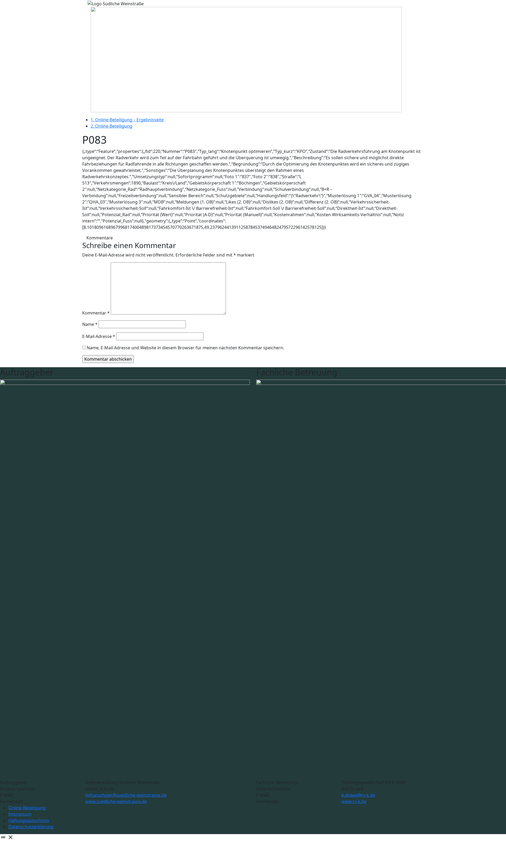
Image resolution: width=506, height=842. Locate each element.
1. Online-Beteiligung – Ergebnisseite (127, 120)
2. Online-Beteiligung (111, 126)
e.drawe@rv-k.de (358, 795)
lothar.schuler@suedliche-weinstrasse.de (126, 795)
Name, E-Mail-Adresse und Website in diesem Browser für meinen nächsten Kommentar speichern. (185, 348)
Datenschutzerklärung (30, 827)
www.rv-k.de (354, 801)
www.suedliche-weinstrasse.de (116, 801)
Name (90, 324)
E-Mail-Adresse (98, 336)
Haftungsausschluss (28, 820)
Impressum (19, 814)
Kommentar (96, 313)
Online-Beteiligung (27, 808)
